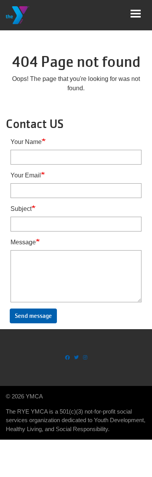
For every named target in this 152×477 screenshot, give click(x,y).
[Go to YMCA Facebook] (67, 357)
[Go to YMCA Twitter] (76, 357)
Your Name (26, 142)
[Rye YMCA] (17, 15)
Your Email (26, 175)
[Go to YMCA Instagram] (85, 357)
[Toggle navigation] (135, 13)
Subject (21, 208)
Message (23, 242)
